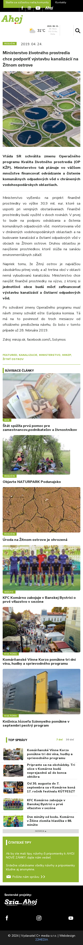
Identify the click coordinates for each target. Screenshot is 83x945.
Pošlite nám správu (25, 877)
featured (10, 355)
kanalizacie (28, 355)
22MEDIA (41, 940)
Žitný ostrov (13, 359)
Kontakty (60, 2)
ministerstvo (49, 355)
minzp (66, 355)
